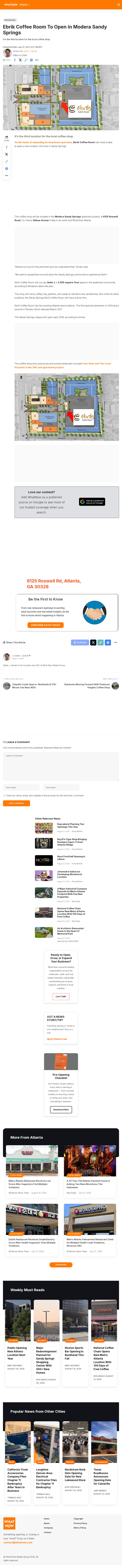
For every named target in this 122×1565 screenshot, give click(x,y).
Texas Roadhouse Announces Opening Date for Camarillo (102, 1476)
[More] (36, 60)
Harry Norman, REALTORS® (67, 941)
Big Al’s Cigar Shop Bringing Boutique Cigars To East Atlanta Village (72, 842)
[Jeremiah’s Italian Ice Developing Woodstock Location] (44, 875)
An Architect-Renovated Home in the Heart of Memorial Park (70, 931)
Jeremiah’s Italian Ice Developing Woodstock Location (69, 874)
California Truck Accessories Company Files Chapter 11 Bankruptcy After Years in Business (17, 1480)
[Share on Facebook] (14, 60)
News (11, 1462)
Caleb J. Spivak (30, 51)
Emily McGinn (77, 831)
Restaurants (10, 20)
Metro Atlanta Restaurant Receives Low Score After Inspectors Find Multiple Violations (30, 1184)
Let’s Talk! (61, 996)
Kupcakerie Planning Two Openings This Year (70, 825)
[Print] (31, 60)
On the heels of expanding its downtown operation (43, 142)
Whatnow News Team (19, 1193)
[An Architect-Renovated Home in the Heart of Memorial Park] (44, 932)
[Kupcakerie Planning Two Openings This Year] (44, 828)
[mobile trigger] (119, 5)
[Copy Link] (25, 60)
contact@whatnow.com (17, 1542)
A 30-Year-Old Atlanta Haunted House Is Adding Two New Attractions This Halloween (88, 1184)
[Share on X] (20, 60)
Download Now (61, 1109)
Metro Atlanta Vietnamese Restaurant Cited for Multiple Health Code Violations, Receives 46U (90, 1242)
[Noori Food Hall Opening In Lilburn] (44, 860)
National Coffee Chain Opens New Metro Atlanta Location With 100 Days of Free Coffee (71, 912)
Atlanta (13, 1341)
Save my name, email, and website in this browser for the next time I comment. (45, 795)
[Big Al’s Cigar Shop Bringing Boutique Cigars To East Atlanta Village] (44, 843)
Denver (69, 1462)
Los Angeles (101, 1462)
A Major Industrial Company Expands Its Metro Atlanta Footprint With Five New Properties (72, 892)
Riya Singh (76, 901)
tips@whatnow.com (57, 1039)
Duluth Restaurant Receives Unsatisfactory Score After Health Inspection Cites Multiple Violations (32, 1242)
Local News (16, 1175)
